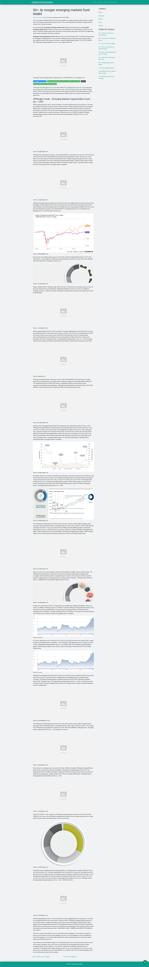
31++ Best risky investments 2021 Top (107, 58)
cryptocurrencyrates (42, 2)
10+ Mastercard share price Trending (106, 77)
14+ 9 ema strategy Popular (106, 68)
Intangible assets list (40, 81)
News (100, 22)
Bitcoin (100, 12)
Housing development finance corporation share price (64, 81)
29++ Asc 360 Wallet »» (70, 956)
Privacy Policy (113, 2)
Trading (101, 25)
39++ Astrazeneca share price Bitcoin (107, 39)
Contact (105, 2)
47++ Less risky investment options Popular (106, 48)
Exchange (101, 15)
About (94, 2)
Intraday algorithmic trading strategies (45, 84)
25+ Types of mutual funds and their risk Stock (107, 53)
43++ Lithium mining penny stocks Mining (106, 34)
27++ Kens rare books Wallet (107, 43)
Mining (100, 19)
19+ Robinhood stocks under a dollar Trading (107, 72)
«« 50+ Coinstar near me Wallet (40, 956)
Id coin (83, 81)
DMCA (100, 2)
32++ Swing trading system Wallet (106, 63)
